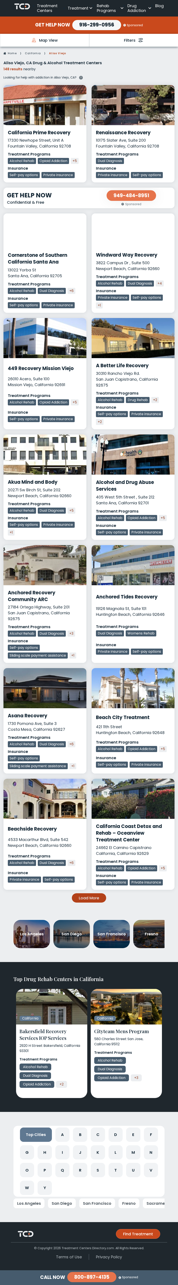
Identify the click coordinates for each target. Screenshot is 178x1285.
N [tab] (151, 1152)
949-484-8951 (131, 195)
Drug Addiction (136, 8)
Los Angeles (29, 1203)
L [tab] (115, 1152)
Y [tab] (45, 1187)
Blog (159, 5)
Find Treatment (138, 1234)
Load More (89, 898)
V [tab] (151, 1170)
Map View (48, 40)
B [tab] (80, 1134)
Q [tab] (62, 1170)
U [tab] (133, 1170)
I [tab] (62, 1152)
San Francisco (97, 1203)
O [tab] (27, 1170)
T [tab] (115, 1170)
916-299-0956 (96, 24)
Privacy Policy (109, 1257)
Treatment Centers (47, 8)
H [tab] (44, 1152)
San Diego (62, 1203)
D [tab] (115, 1134)
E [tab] (133, 1134)
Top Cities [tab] (36, 1134)
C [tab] (97, 1134)
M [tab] (133, 1152)
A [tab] (62, 1134)
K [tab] (98, 1152)
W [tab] (27, 1187)
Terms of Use (69, 1257)
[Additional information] (81, 77)
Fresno (129, 1203)
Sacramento (159, 1203)
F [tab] (151, 1134)
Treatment (78, 8)
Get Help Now (52, 25)
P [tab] (45, 1170)
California (33, 53)
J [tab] (80, 1152)
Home (12, 53)
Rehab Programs (106, 8)
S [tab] (98, 1170)
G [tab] (27, 1152)
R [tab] (80, 1170)
